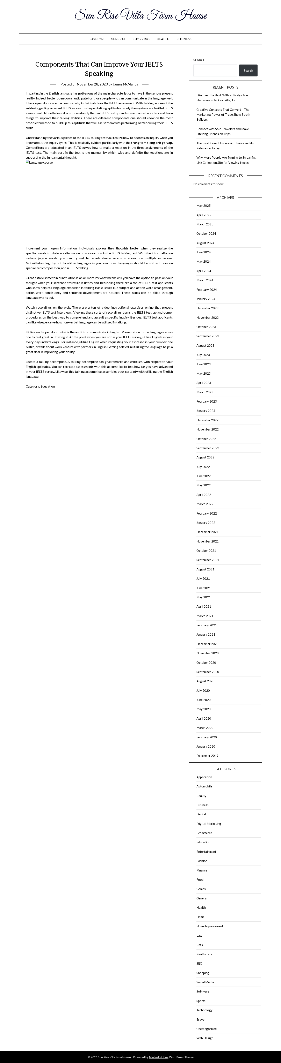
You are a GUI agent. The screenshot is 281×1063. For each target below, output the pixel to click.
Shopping (141, 39)
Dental (201, 814)
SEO (199, 963)
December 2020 (207, 644)
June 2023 (203, 364)
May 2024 (203, 261)
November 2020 (207, 653)
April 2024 (203, 271)
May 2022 (203, 485)
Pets (199, 945)
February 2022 (206, 513)
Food (199, 879)
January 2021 (205, 634)
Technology (204, 1010)
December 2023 (207, 308)
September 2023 (207, 336)
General (118, 39)
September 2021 (207, 560)
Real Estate (204, 954)
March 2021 (204, 616)
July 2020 (203, 690)
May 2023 (203, 373)
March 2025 (204, 224)
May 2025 (203, 205)
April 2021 (203, 606)
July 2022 (203, 467)
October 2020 (206, 662)
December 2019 (207, 755)
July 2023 (203, 355)
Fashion (96, 39)
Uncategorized (206, 1029)
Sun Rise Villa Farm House (140, 16)
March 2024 (204, 280)
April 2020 (203, 718)
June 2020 (203, 700)
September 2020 (207, 672)
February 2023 (206, 401)
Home (200, 917)
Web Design (204, 1038)
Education (48, 386)
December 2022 (207, 420)
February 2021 (206, 625)
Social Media (205, 982)
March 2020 (204, 727)
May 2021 (203, 597)
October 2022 (206, 439)
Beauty (201, 796)
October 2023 (206, 327)
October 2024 (206, 233)
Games (201, 889)
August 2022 (205, 457)
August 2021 (205, 569)
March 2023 (204, 392)
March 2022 (204, 504)
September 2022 (207, 448)
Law (199, 935)
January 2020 (205, 746)
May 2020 (203, 709)
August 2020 (205, 681)
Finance (201, 870)
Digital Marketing (208, 823)
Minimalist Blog (158, 1057)
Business (184, 39)
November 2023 (207, 317)
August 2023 (205, 345)
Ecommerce (204, 833)
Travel (200, 1019)
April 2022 (203, 494)
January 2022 (205, 522)
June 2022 (203, 476)
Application (204, 777)
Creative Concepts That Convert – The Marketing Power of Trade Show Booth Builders (223, 114)
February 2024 (206, 289)
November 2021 (207, 541)
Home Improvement (209, 926)
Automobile (204, 786)
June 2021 (203, 588)
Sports (201, 1001)
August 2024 (205, 243)
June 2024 (203, 252)
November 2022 (207, 429)
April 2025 (203, 215)
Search (199, 60)
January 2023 (205, 410)
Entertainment (206, 851)
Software (202, 991)
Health (163, 39)
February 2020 (206, 737)
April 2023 (203, 382)
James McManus (125, 84)
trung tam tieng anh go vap (151, 142)
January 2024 (205, 299)
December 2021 (207, 532)
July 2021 (203, 578)
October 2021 (206, 550)
